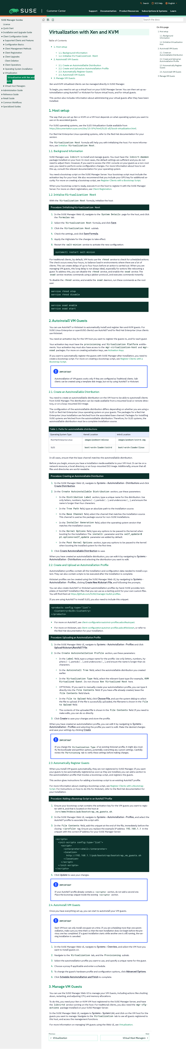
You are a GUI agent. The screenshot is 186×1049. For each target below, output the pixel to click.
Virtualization (11, 73)
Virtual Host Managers (15, 86)
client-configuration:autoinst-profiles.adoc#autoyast (108, 622)
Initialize (76, 145)
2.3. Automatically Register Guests (171, 66)
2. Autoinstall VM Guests (168, 48)
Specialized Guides (12, 106)
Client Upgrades (12, 56)
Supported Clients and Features (19, 40)
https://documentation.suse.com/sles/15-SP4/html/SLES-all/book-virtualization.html (92, 128)
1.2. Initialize (78, 55)
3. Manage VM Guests (166, 76)
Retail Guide (8, 98)
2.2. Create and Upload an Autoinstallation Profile (170, 60)
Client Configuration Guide (15, 36)
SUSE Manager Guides (12, 20)
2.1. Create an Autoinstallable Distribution (171, 54)
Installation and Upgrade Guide (17, 32)
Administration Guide (13, 90)
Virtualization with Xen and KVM (21, 79)
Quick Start (8, 28)
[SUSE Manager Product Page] (48, 20)
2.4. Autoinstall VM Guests (170, 72)
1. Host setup (163, 31)
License (6, 24)
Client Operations (13, 65)
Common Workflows (12, 102)
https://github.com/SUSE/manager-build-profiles (95, 593)
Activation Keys (116, 350)
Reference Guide (11, 94)
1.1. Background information (166, 37)
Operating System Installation (19, 69)
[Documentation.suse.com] (43, 19)
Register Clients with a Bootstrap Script (121, 180)
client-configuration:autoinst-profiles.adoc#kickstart (107, 627)
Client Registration (13, 52)
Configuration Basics (14, 44)
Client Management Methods (18, 48)
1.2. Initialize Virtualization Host (171, 43)
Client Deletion (12, 60)
